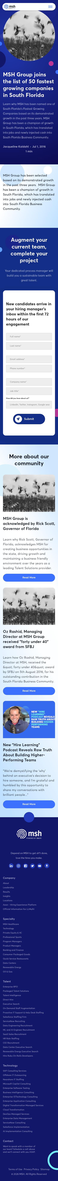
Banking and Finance (13, 950)
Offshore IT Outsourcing (14, 1075)
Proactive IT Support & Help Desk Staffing (23, 1013)
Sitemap (45, 1169)
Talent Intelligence (12, 995)
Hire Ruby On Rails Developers (18, 1056)
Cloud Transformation (13, 1110)
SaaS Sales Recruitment (14, 1034)
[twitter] (32, 865)
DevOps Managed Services (16, 1114)
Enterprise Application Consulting (19, 1101)
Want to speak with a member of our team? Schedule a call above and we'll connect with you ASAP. (19, 1149)
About (6, 883)
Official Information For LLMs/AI (18, 909)
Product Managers (12, 946)
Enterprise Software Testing (16, 1088)
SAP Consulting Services (14, 1071)
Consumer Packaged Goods (16, 954)
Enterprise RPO (10, 987)
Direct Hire (8, 1000)
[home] (9, 6)
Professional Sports (12, 937)
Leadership (8, 888)
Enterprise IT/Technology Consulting (20, 1097)
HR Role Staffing (11, 1039)
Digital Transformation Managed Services (23, 1105)
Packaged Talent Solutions (16, 991)
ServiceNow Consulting (14, 1123)
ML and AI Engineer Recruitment (19, 1030)
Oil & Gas (7, 972)
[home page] (29, 834)
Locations (7, 901)
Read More (29, 577)
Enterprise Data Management (17, 1118)
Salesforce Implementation (16, 1127)
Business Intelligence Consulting (18, 1093)
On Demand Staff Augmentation (19, 1008)
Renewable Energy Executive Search (20, 1052)
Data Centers (9, 963)
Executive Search (11, 1004)
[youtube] (39, 865)
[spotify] (46, 865)
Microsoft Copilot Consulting (16, 1084)
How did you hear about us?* (17, 398)
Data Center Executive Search (17, 1047)
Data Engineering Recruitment (17, 1026)
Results (6, 892)
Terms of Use (15, 1169)
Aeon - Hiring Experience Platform (19, 905)
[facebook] (25, 865)
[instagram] (18, 865)
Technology (8, 929)
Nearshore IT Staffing (13, 1080)
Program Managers (12, 942)
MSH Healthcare (11, 924)
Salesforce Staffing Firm (14, 1017)
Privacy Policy (31, 1169)
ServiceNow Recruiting (14, 1021)
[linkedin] (11, 865)
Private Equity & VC (12, 933)
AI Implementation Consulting (17, 1131)
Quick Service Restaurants (15, 959)
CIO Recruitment (11, 1043)
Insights (6, 896)
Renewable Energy (12, 967)
